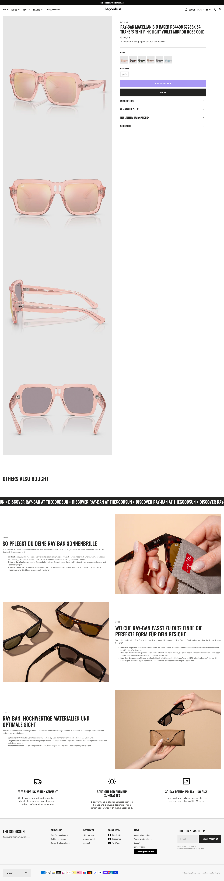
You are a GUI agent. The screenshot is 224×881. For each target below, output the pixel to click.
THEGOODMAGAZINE (53, 9)
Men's (25, 9)
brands (36, 9)
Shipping (138, 41)
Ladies (14, 9)
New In (5, 9)
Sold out (162, 92)
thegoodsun (196, 873)
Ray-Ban (124, 22)
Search (192, 9)
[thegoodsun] (112, 9)
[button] (214, 9)
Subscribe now (209, 839)
